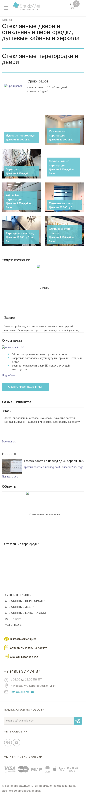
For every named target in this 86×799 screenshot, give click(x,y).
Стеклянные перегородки (25, 601)
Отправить (78, 721)
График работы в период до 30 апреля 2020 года (54, 461)
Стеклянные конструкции (25, 613)
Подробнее (8, 375)
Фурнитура (13, 619)
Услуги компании (16, 260)
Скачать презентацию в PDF (25, 386)
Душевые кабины (18, 595)
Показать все (10, 476)
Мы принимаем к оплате (23, 757)
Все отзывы (9, 441)
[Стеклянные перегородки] (43, 515)
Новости (9, 454)
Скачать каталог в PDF (25, 656)
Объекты (9, 486)
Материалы (13, 625)
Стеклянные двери (20, 607)
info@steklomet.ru (22, 691)
